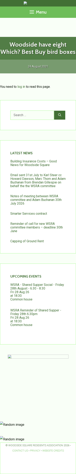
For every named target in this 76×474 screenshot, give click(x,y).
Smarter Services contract (28, 214)
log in (21, 87)
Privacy (35, 450)
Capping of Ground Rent (27, 241)
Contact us (20, 450)
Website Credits (53, 450)
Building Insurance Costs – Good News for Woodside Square (33, 163)
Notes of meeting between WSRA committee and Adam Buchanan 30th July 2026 (36, 199)
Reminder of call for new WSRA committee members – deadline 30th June (36, 227)
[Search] (59, 115)
